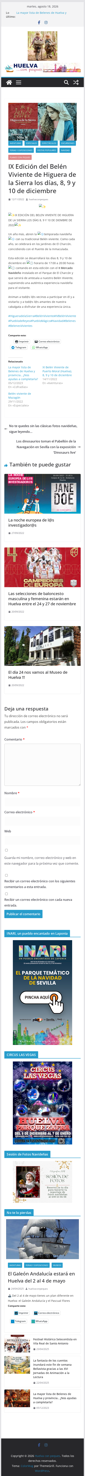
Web (7, 831)
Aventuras (15, 143)
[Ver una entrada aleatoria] (76, 82)
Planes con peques (20, 157)
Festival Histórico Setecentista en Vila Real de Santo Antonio (55, 1341)
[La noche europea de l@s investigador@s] (42, 476)
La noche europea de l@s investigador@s (31, 522)
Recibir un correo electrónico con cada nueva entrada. (38, 902)
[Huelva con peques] (9, 82)
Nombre (12, 793)
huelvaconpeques (38, 199)
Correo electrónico (19, 812)
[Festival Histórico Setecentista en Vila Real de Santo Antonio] (17, 1344)
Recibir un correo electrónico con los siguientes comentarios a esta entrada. (39, 884)
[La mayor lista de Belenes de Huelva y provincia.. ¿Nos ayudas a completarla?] (17, 1400)
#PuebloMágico (40, 321)
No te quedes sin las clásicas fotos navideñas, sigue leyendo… (43, 429)
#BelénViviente (44, 316)
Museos (57, 1265)
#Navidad (57, 321)
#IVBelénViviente (65, 316)
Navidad (65, 150)
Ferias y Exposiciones (21, 150)
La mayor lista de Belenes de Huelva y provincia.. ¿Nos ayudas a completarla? (42, 14)
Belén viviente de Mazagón (19, 395)
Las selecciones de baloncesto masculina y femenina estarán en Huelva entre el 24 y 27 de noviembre (42, 598)
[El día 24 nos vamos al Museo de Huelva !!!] (42, 629)
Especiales (31, 143)
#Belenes (69, 321)
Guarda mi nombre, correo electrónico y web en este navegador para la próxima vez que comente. (41, 861)
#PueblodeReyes (19, 321)
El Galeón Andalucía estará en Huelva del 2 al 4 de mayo (41, 1277)
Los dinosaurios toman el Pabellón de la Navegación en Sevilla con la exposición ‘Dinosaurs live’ (46, 447)
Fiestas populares (46, 150)
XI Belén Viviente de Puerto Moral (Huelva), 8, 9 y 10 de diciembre (57, 371)
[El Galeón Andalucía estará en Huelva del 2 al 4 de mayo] (42, 1239)
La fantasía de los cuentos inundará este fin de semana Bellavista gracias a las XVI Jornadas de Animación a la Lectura (52, 1369)
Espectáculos (49, 143)
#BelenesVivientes (20, 326)
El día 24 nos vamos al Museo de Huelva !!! (37, 675)
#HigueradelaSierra (21, 316)
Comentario (14, 739)
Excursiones (67, 143)
